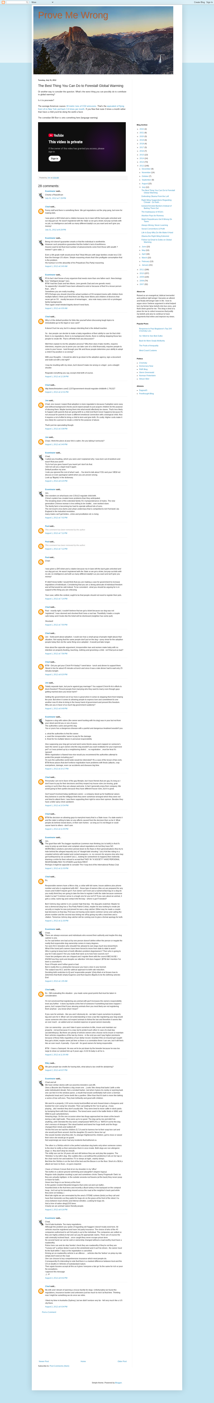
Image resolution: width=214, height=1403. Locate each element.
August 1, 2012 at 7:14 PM (56, 599)
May (144, 250)
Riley (47, 1063)
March (145, 258)
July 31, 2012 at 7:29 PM (55, 198)
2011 (142, 269)
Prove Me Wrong (73, 15)
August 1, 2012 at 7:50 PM (56, 625)
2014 (142, 158)
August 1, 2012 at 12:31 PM (56, 392)
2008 (142, 281)
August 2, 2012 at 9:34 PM (56, 1307)
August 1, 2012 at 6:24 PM (56, 481)
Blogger (118, 1383)
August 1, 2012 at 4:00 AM (56, 308)
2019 (142, 140)
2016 (142, 151)
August (145, 184)
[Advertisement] (82, 1336)
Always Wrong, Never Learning (154, 225)
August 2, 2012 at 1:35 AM (56, 981)
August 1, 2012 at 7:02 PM (56, 518)
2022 (142, 129)
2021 (142, 133)
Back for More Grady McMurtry (152, 341)
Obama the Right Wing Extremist (155, 236)
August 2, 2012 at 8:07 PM (56, 1070)
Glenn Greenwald (146, 372)
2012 (142, 166)
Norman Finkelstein (147, 376)
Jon (46, 400)
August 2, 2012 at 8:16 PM (56, 1210)
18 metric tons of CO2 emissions (81, 106)
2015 (142, 155)
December (146, 169)
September (147, 180)
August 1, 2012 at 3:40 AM (56, 266)
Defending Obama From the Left (155, 196)
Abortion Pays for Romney (152, 216)
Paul (47, 526)
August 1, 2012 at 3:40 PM (56, 444)
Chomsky (143, 363)
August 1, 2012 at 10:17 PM (56, 769)
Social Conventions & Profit (153, 229)
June (144, 247)
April (144, 254)
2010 (142, 273)
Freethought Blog (146, 394)
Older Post (122, 1361)
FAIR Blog (143, 369)
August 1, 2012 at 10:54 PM (56, 805)
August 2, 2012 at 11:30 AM (56, 1055)
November (146, 172)
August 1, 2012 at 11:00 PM (56, 829)
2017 (142, 147)
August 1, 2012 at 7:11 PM (56, 533)
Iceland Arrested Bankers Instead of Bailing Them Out (156, 207)
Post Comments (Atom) (59, 1366)
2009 (142, 277)
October (145, 176)
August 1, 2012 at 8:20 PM (56, 674)
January (145, 265)
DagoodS (143, 390)
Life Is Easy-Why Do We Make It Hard (157, 232)
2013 (142, 162)
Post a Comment (49, 1312)
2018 (142, 144)
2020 (142, 136)
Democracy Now (146, 366)
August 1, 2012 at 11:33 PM (56, 921)
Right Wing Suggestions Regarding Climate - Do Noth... (156, 201)
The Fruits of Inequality (148, 346)
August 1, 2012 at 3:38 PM (56, 429)
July (144, 187)
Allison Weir (144, 379)
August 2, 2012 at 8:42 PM (56, 1278)
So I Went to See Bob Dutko (151, 336)
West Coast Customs (148, 350)
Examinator (50, 191)
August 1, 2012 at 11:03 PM (56, 868)
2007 (142, 284)
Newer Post (44, 1361)
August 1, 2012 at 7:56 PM (56, 654)
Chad (47, 207)
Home (83, 1361)
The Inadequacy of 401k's (152, 212)
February (146, 261)
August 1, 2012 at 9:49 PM (56, 708)
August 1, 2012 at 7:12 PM (56, 549)
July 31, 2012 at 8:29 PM (55, 230)
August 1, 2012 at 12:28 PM (56, 376)
